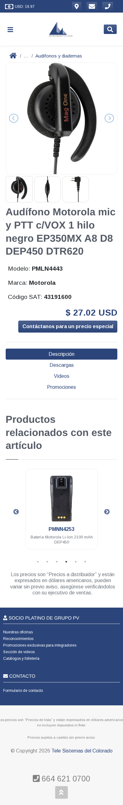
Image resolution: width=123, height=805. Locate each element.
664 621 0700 (64, 778)
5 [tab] (76, 562)
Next (107, 512)
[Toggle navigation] (13, 29)
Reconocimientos (18, 639)
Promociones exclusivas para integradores (39, 645)
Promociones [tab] (61, 387)
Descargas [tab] (62, 365)
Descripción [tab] (61, 354)
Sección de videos (19, 652)
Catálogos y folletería (21, 658)
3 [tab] (57, 562)
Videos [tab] (61, 376)
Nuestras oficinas (18, 632)
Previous (16, 512)
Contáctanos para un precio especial (67, 326)
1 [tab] (38, 562)
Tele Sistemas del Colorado (82, 750)
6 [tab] (85, 562)
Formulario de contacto (23, 690)
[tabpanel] (61, 513)
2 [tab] (47, 562)
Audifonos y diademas (58, 55)
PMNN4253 (61, 529)
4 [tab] (66, 562)
